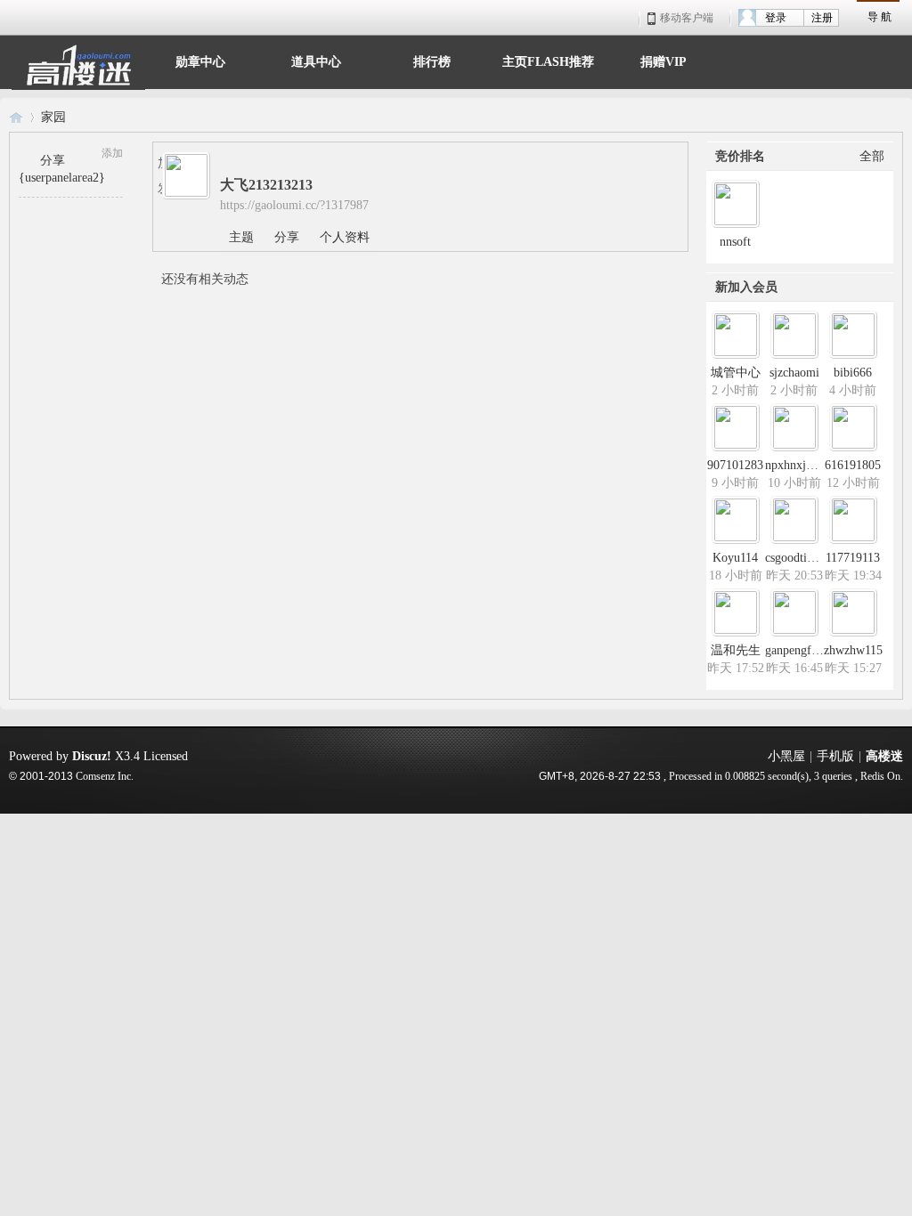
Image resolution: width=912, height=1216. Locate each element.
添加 (112, 153)
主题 (241, 237)
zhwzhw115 (853, 650)
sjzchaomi (794, 372)
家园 (53, 117)
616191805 (853, 465)
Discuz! (91, 756)
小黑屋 (786, 756)
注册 (822, 18)
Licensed (165, 756)
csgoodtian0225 (804, 557)
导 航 (879, 17)
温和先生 (736, 650)
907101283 (735, 465)
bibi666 (853, 372)
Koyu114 (735, 557)
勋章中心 (200, 60)
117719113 (853, 557)
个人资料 (345, 237)
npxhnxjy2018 (801, 465)
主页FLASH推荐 (548, 60)
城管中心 (736, 372)
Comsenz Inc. (105, 776)
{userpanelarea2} (62, 177)
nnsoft (735, 241)
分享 (52, 160)
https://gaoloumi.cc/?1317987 (294, 205)
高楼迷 (16, 117)
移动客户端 (686, 18)
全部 (871, 156)
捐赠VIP (663, 60)
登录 (775, 18)
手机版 (835, 756)
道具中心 (316, 60)
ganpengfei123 (802, 650)
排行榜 (432, 60)
